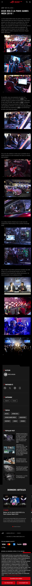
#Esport (7, 421)
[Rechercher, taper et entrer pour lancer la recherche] (27, 2)
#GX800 (23, 421)
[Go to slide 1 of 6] (12, 526)
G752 (22, 102)
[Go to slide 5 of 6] (18, 526)
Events (14, 400)
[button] (2, 2)
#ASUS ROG (22, 417)
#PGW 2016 (15, 413)
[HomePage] (2, 533)
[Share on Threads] (20, 388)
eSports (7, 400)
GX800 (22, 99)
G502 (19, 107)
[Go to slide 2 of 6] (14, 526)
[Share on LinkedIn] (15, 388)
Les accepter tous (23, 583)
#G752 (6, 413)
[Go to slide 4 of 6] (17, 526)
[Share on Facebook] (5, 388)
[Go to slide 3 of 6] (15, 526)
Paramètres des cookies (16, 578)
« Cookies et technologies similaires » (13, 575)
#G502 (15, 421)
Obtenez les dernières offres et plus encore (12, 551)
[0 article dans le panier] (30, 2)
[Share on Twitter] (10, 388)
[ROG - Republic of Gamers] (16, 2)
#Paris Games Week (10, 417)
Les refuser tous (9, 583)
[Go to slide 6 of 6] (19, 526)
